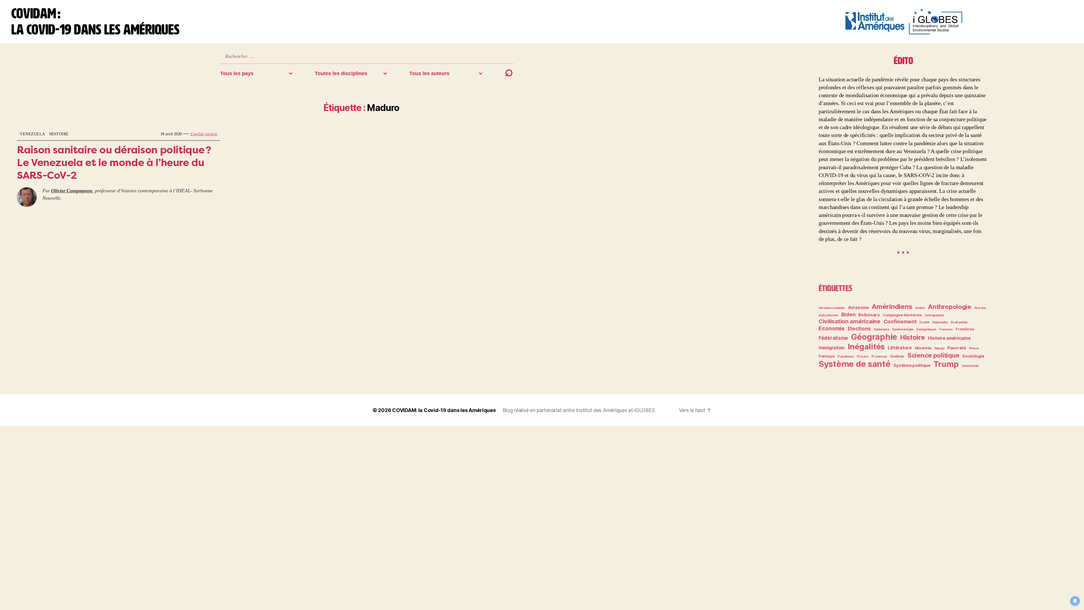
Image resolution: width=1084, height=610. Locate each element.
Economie (832, 328)
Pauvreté (956, 347)
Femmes (945, 329)
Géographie (874, 337)
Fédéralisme (833, 338)
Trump (946, 364)
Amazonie (858, 307)
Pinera (974, 348)
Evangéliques (926, 329)
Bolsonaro (869, 314)
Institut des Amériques (602, 410)
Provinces (879, 356)
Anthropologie (949, 306)
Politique (827, 356)
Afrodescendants (832, 308)
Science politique (933, 355)
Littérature (900, 347)
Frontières (965, 329)
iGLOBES (644, 410)
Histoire (59, 134)
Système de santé (855, 364)
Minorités (923, 348)
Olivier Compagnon (71, 191)
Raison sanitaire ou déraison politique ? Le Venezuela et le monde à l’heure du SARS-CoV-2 (114, 162)
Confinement (900, 321)
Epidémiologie (902, 329)
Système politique (911, 365)
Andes (920, 308)
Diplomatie (940, 322)
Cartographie (934, 315)
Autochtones (828, 315)
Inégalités (866, 346)
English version (204, 134)
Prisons (863, 356)
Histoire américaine (949, 338)
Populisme (846, 356)
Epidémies (882, 329)
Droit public (959, 322)
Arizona (980, 308)
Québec (897, 356)
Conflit (924, 322)
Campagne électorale (902, 315)
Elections (859, 328)
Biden (848, 314)
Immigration (832, 347)
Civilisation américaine (849, 321)
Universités (970, 366)
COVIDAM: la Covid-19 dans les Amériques (443, 410)
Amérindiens (892, 306)
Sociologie (973, 356)
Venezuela (32, 134)
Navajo (939, 348)
